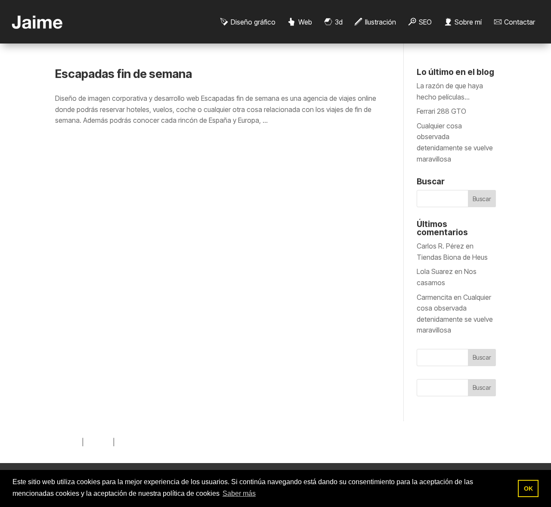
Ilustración (380, 22)
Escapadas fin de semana (123, 74)
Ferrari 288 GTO (441, 111)
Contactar (519, 22)
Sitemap (67, 442)
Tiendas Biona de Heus (452, 257)
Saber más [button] (239, 493)
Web (305, 22)
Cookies (98, 442)
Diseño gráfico (253, 22)
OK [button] (528, 488)
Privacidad (133, 442)
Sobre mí (468, 22)
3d (339, 22)
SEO (425, 22)
